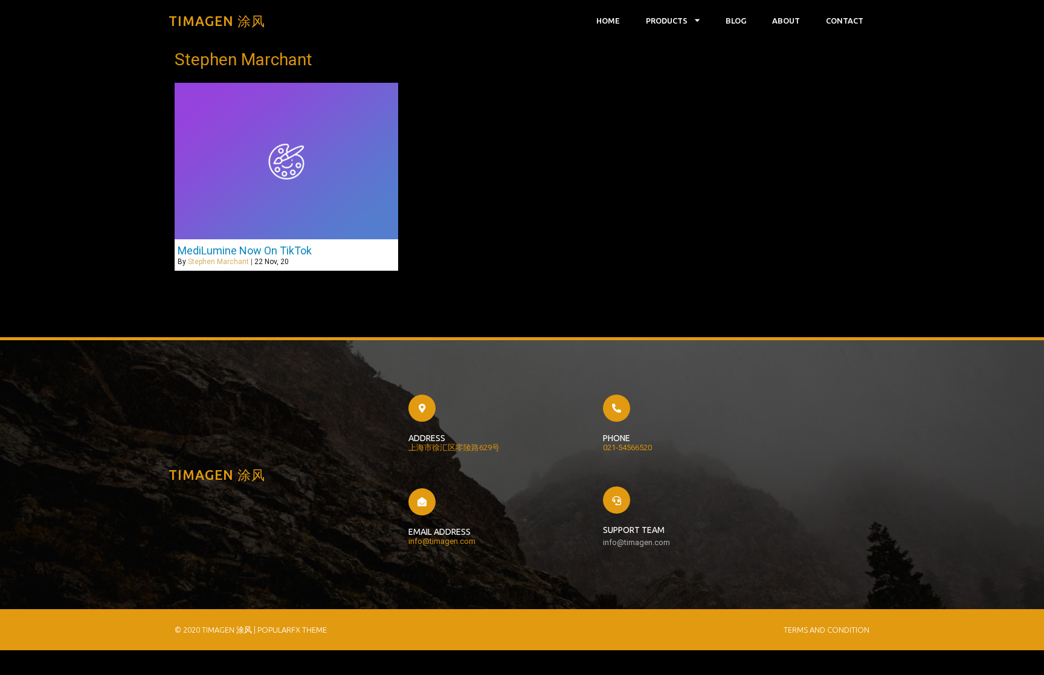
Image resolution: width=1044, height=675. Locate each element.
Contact (844, 20)
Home (608, 20)
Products (667, 20)
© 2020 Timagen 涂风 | (216, 629)
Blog (736, 20)
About (786, 20)
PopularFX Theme (292, 629)
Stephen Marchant (218, 261)
